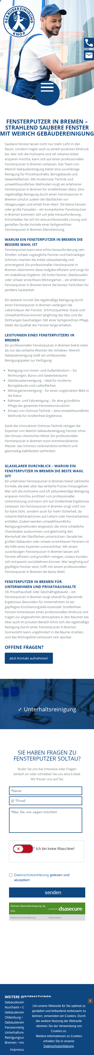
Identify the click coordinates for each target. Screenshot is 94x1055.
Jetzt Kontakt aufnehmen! (29, 658)
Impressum (18, 1049)
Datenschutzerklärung (59, 1046)
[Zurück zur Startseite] (16, 31)
